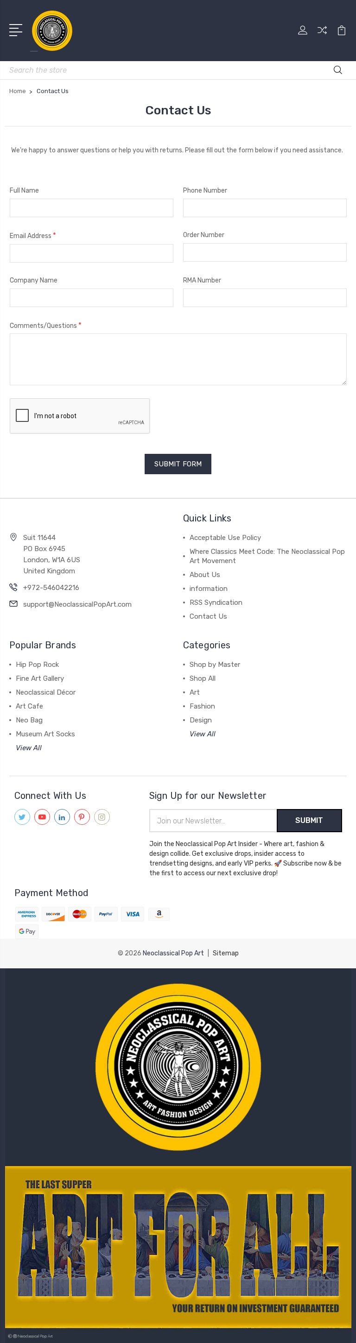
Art (195, 692)
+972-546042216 (51, 588)
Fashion (202, 706)
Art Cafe (29, 706)
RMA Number (202, 280)
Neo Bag (29, 720)
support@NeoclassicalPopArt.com (77, 604)
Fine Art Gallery (40, 678)
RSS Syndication (216, 602)
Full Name (24, 191)
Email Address (33, 235)
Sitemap (226, 953)
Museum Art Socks (45, 734)
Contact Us (208, 616)
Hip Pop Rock (37, 664)
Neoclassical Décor (46, 692)
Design (201, 720)
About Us (205, 575)
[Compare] (322, 35)
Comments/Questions (46, 325)
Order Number (203, 235)
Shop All (203, 678)
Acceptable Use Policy (225, 537)
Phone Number (205, 191)
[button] (178, 1067)
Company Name (33, 280)
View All (29, 748)
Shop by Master (215, 664)
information (209, 588)
